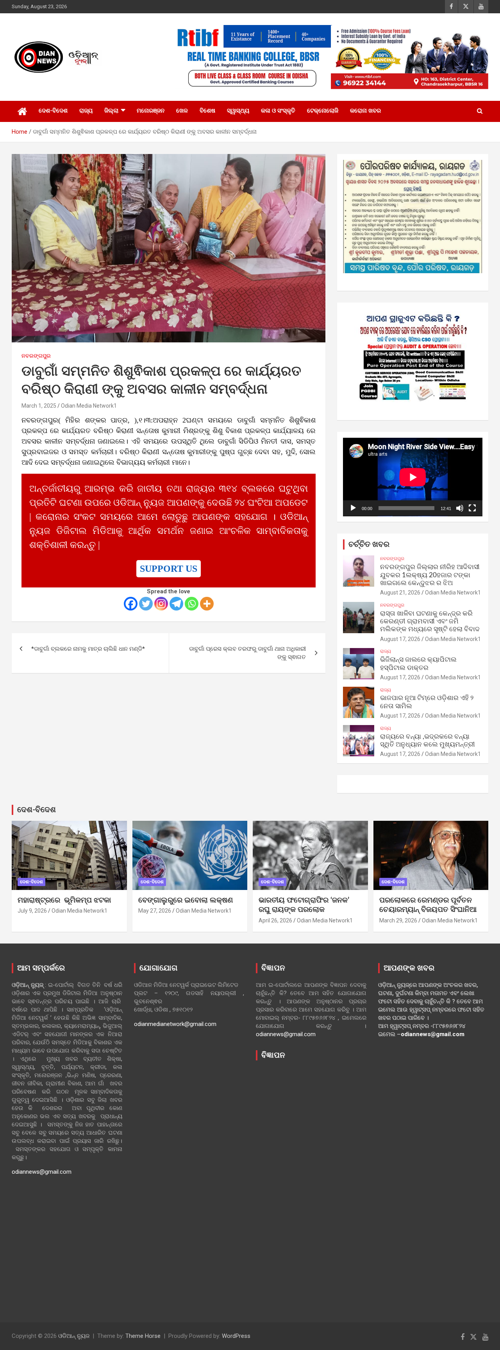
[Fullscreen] (472, 508)
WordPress (236, 1335)
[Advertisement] (311, 1185)
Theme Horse (143, 1335)
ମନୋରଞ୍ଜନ (150, 110)
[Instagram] (161, 604)
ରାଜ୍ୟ (86, 110)
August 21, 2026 (400, 592)
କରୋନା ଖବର (365, 110)
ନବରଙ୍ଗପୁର (36, 356)
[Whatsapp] (191, 604)
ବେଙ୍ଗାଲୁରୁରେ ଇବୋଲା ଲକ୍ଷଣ (185, 900)
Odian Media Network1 (89, 406)
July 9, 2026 (32, 911)
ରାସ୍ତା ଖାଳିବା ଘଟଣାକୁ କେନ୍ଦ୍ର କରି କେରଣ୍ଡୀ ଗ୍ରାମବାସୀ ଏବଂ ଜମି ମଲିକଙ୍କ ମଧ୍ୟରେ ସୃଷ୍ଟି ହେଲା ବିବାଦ (430, 621)
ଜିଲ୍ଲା (111, 110)
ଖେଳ (182, 110)
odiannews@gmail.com (41, 1171)
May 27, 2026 (154, 911)
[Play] (353, 508)
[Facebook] (131, 604)
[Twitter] (146, 604)
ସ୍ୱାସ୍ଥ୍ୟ (238, 110)
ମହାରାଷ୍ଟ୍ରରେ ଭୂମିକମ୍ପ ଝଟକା (64, 900)
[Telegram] (176, 604)
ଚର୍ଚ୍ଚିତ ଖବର (368, 544)
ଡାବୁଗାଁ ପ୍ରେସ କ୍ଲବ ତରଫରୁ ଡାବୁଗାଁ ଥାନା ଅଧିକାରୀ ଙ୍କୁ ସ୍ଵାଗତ (247, 653)
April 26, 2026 (275, 920)
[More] (207, 604)
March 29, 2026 (398, 920)
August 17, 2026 (400, 639)
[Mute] (460, 508)
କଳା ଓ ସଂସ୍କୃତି (278, 110)
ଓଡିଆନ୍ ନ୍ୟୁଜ (73, 1335)
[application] (412, 477)
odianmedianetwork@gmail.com (175, 1024)
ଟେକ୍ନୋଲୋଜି (322, 110)
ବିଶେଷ (207, 110)
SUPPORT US (168, 569)
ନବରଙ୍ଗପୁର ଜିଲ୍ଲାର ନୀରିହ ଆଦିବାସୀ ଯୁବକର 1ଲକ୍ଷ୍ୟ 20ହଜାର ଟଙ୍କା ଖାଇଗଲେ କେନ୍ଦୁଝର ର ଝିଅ (430, 575)
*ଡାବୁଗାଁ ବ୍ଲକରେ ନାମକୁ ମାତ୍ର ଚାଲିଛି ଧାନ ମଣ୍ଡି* (88, 648)
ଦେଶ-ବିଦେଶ (53, 110)
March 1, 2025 (38, 406)
